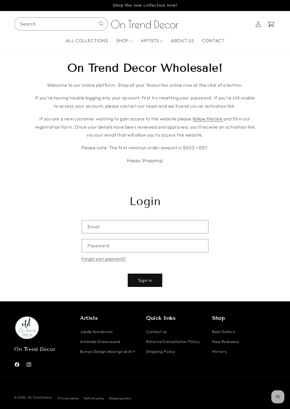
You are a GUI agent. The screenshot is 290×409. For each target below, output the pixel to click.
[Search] (101, 24)
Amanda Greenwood (100, 341)
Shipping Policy (160, 351)
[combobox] (60, 24)
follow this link (208, 119)
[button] (271, 24)
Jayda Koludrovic (96, 331)
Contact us (156, 331)
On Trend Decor (39, 397)
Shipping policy (120, 398)
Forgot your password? (104, 258)
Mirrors (219, 351)
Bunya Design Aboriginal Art (107, 351)
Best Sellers (223, 331)
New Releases (225, 341)
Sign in (145, 280)
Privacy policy (68, 398)
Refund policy (94, 398)
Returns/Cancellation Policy (173, 341)
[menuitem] (87, 40)
